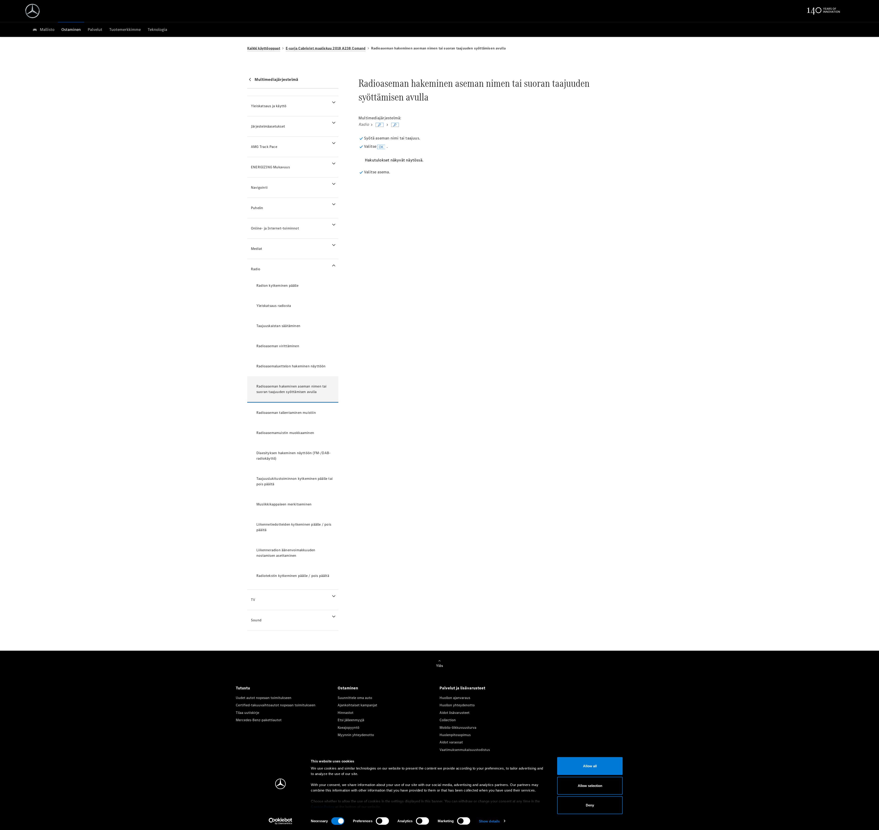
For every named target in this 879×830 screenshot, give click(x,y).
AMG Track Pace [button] (264, 146)
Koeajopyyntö (348, 727)
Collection (448, 720)
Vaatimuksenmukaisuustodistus (465, 749)
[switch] (382, 821)
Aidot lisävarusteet (454, 712)
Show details (489, 821)
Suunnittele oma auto (355, 697)
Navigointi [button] (259, 187)
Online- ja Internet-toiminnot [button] (275, 228)
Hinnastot (345, 712)
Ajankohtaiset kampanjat (357, 705)
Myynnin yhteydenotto (356, 734)
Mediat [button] (256, 248)
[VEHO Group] (32, 11)
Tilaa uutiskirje (247, 712)
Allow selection (590, 785)
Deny (590, 805)
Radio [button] (255, 269)
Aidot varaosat (451, 742)
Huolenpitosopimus (455, 734)
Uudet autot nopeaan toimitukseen (263, 697)
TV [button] (253, 599)
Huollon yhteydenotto (457, 705)
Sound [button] (256, 620)
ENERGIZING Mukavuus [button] (270, 167)
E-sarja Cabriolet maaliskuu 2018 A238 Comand (326, 48)
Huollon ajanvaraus (455, 697)
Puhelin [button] (257, 207)
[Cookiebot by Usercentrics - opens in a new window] (280, 821)
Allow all (590, 766)
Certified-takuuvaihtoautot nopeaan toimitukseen (275, 705)
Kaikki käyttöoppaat (263, 48)
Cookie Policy (322, 807)
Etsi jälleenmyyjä (351, 720)
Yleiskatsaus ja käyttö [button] (268, 106)
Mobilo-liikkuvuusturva (458, 727)
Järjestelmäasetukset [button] (268, 126)
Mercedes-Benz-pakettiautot (259, 720)
